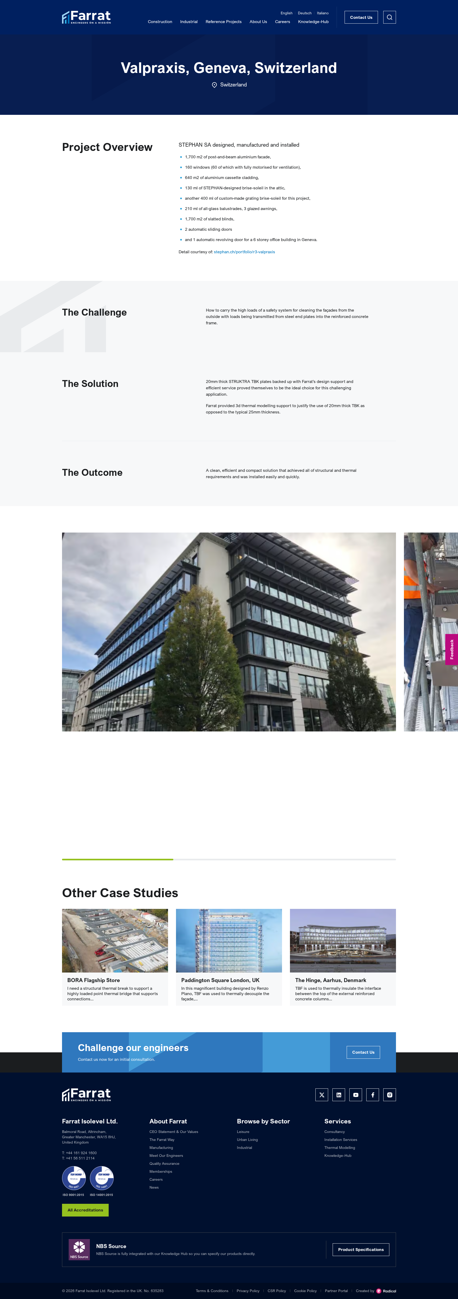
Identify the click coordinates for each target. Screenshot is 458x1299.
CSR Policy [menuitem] (277, 1290)
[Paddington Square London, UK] (229, 941)
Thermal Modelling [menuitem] (339, 1147)
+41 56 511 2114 (80, 1158)
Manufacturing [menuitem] (161, 1147)
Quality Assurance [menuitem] (164, 1163)
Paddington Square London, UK (220, 980)
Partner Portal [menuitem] (336, 1290)
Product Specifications (361, 1249)
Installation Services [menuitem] (340, 1139)
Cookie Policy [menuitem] (305, 1290)
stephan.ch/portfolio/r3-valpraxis (244, 251)
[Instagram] (389, 1094)
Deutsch (305, 13)
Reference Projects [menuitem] (224, 21)
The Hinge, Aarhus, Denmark (330, 980)
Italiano (323, 13)
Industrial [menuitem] (189, 21)
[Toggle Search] (389, 17)
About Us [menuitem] (258, 21)
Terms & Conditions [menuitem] (212, 1290)
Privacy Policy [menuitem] (248, 1290)
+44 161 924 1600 (81, 1152)
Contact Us (361, 17)
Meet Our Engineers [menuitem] (166, 1155)
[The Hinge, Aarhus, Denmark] (343, 941)
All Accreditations (85, 1210)
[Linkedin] (338, 1094)
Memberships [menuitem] (160, 1171)
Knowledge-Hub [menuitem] (313, 21)
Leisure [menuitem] (243, 1131)
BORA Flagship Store (93, 980)
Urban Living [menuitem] (247, 1139)
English (287, 13)
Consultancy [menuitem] (334, 1131)
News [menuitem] (154, 1187)
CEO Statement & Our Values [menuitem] (173, 1131)
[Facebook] (372, 1094)
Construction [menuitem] (160, 21)
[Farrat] (86, 17)
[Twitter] (321, 1094)
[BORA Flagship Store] (115, 941)
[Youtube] (355, 1094)
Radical (386, 1291)
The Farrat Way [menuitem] (161, 1139)
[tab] (117, 859)
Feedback (451, 650)
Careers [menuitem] (282, 21)
